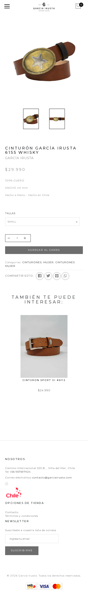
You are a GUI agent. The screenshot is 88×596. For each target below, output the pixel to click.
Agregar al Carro (44, 249)
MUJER (48, 262)
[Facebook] (40, 276)
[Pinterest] (57, 276)
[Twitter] (48, 276)
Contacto (11, 512)
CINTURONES (32, 262)
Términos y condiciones (21, 515)
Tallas (10, 213)
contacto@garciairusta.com (52, 477)
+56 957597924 (20, 471)
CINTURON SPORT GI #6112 (44, 380)
